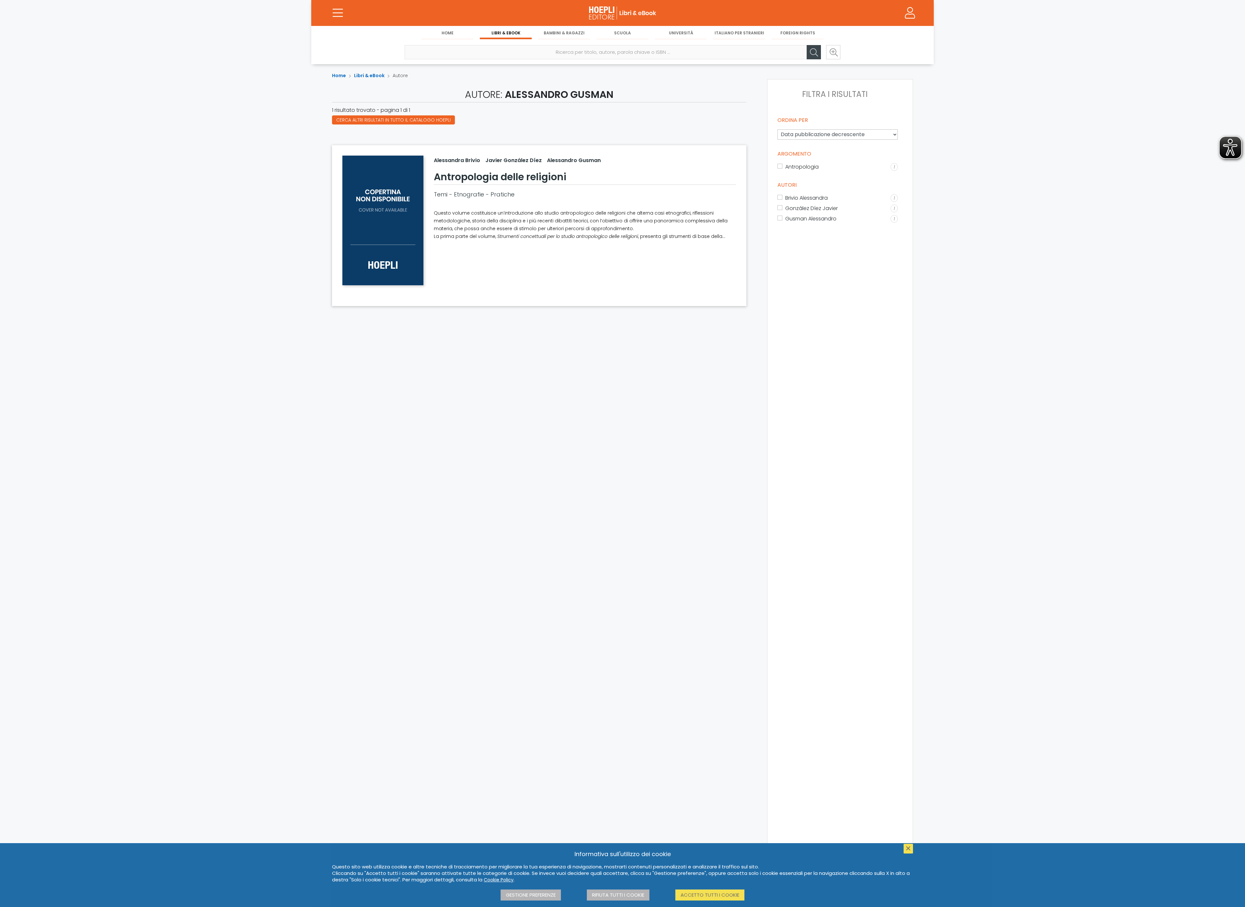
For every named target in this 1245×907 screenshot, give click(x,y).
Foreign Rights (797, 33)
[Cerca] (814, 52)
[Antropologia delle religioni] (382, 220)
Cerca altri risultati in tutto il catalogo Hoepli (393, 120)
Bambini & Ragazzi (564, 33)
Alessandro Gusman (574, 160)
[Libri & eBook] (622, 12)
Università (681, 33)
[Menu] (338, 13)
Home (448, 33)
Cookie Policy (499, 880)
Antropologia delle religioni (500, 177)
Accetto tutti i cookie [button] (710, 894)
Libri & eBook (506, 33)
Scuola (622, 33)
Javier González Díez (513, 160)
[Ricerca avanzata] (833, 52)
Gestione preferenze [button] (531, 894)
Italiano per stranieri (739, 33)
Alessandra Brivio (457, 160)
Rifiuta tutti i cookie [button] (618, 894)
